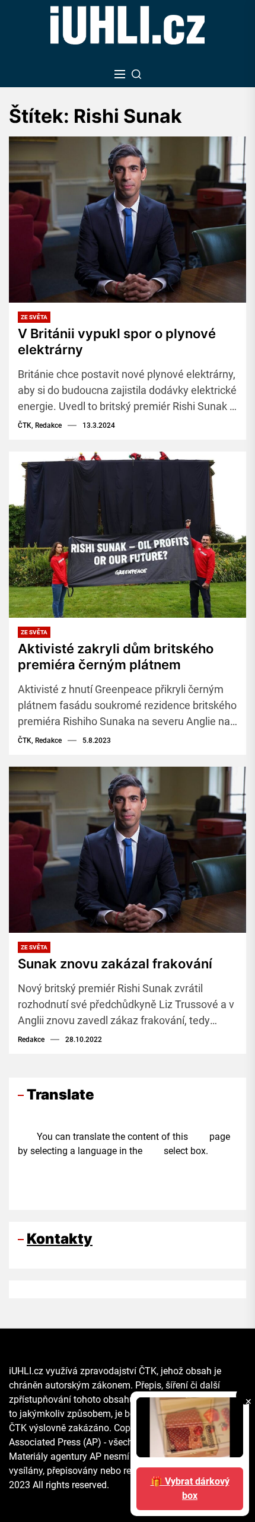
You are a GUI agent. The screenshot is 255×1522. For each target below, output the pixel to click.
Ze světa (34, 317)
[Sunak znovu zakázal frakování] (127, 850)
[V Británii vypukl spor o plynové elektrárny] (127, 219)
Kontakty (60, 1238)
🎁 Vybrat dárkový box (190, 1488)
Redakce (31, 1039)
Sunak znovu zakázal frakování (115, 963)
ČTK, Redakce (40, 425)
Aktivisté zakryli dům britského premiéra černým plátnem (115, 656)
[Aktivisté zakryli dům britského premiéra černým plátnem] (127, 535)
